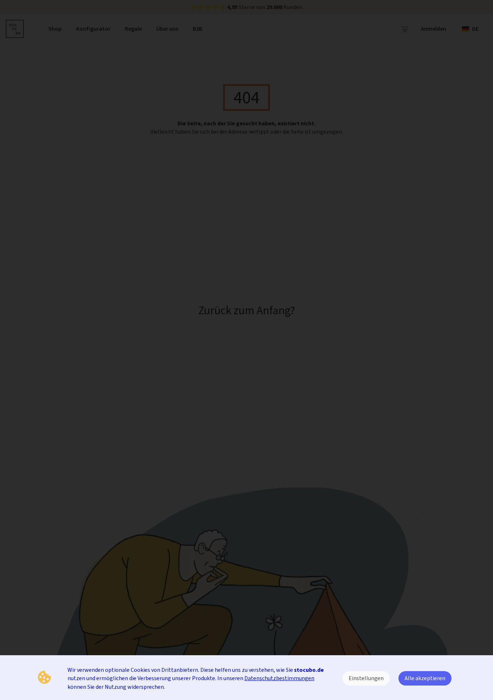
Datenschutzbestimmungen (279, 678)
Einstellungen (366, 678)
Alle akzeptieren (425, 678)
